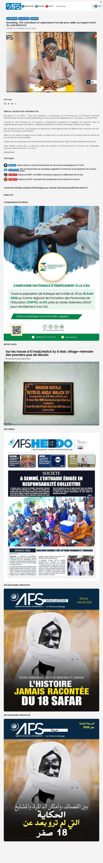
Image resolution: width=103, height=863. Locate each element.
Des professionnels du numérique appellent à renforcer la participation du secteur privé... (58, 170)
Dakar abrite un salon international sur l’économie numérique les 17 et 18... (51, 165)
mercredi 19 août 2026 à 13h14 (19, 359)
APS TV (51, 6)
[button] (101, 2)
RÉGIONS (41, 6)
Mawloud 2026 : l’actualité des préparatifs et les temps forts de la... (49, 179)
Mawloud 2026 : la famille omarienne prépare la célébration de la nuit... (51, 174)
